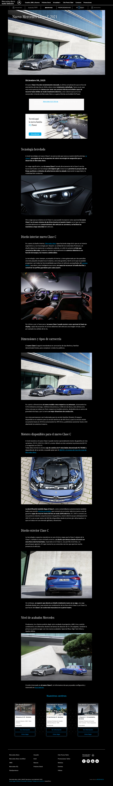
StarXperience (13, 770)
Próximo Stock (46, 2)
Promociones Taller (64, 759)
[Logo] (0, 2)
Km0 (35, 759)
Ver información (25, 730)
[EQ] (64, 7)
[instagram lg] (88, 761)
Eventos (60, 767)
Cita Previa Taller (68, 2)
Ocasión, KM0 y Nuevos (32, 2)
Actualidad (56, 2)
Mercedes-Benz (50, 243)
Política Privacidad (21, 781)
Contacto (78, 2)
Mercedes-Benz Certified (17, 759)
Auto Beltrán (39, 687)
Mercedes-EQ (13, 767)
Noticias (60, 763)
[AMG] (49, 7)
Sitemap (29, 781)
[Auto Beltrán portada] (11, 2)
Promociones (88, 2)
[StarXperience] (80, 7)
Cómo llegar (25, 734)
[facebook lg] (84, 761)
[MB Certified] (33, 7)
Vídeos (60, 770)
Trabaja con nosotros (38, 781)
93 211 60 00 (19, 725)
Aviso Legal (12, 781)
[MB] (17, 7)
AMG (10, 763)
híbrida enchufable (44, 511)
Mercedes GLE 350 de (50, 102)
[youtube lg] (92, 761)
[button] (2, 783)
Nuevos (36, 763)
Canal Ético (48, 781)
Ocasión (36, 755)
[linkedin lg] (97, 761)
